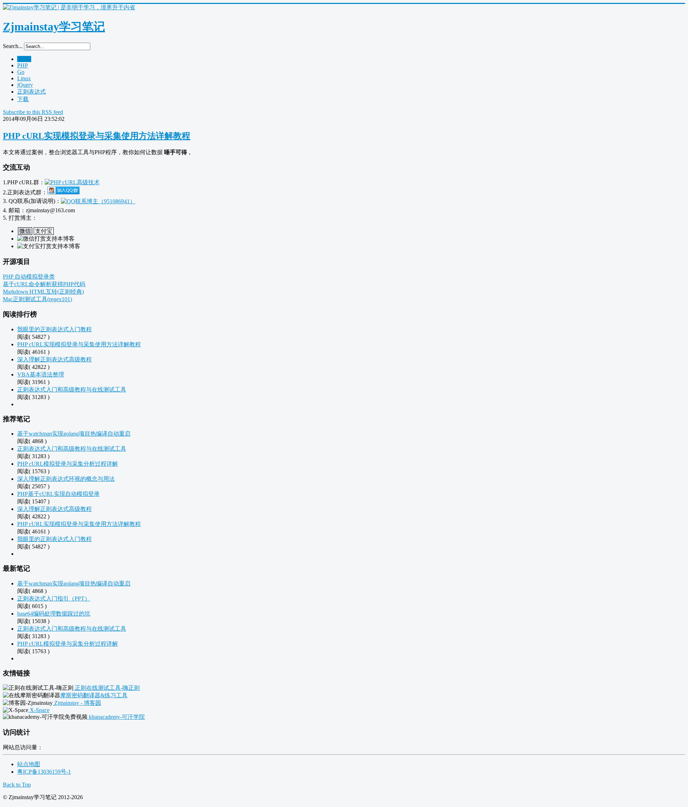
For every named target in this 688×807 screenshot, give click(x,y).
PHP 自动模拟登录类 (29, 277)
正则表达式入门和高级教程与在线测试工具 (71, 389)
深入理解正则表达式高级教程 (54, 359)
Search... (13, 46)
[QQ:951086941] (98, 201)
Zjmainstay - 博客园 (77, 703)
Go (20, 72)
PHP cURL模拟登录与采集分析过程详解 (67, 464)
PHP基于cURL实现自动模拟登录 (58, 494)
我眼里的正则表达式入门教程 (54, 329)
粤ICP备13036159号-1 (44, 772)
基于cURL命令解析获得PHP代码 (44, 284)
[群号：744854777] (72, 182)
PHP (22, 65)
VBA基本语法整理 (40, 374)
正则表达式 (31, 92)
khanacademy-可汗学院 (116, 717)
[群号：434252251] (63, 192)
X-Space (38, 710)
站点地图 (28, 764)
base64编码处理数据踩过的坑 (53, 614)
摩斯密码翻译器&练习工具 (94, 695)
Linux (24, 78)
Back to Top (17, 785)
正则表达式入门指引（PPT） (53, 598)
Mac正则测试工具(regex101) (37, 299)
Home (24, 59)
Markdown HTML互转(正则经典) (43, 292)
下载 (23, 99)
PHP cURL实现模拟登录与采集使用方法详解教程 (96, 136)
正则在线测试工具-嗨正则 (106, 688)
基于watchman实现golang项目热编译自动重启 (73, 434)
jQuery (25, 85)
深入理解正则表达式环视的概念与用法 (66, 479)
